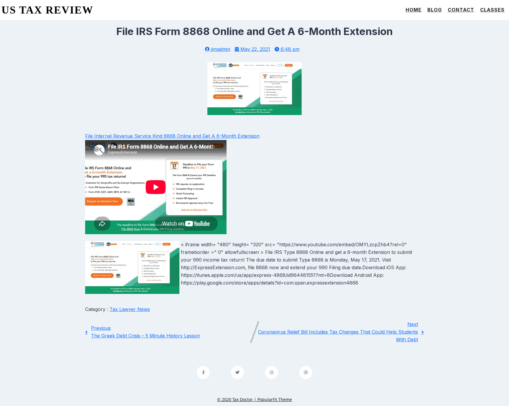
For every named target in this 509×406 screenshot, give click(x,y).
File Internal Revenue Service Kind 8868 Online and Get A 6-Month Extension (172, 136)
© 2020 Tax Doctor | (237, 399)
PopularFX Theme (274, 399)
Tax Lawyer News (130, 309)
